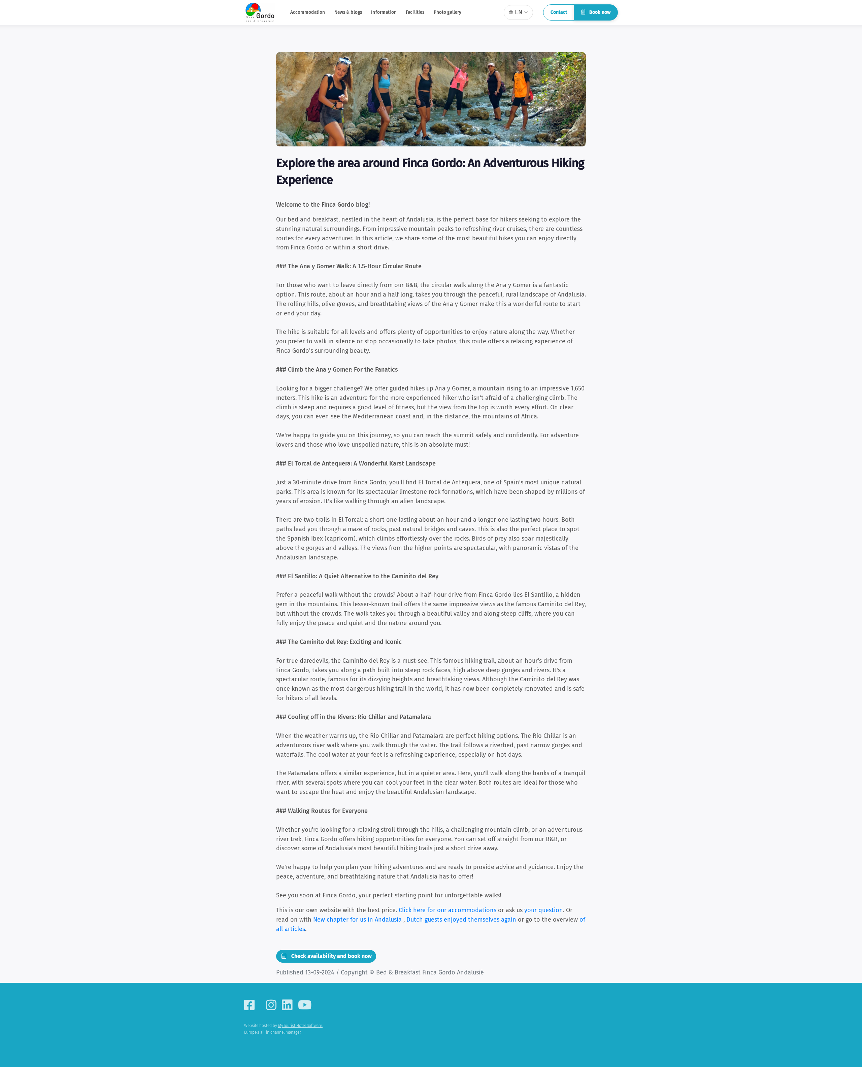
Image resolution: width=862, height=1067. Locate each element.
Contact (559, 12)
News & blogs (348, 12)
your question (543, 910)
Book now (599, 12)
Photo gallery (448, 12)
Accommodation (307, 12)
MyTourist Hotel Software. (300, 1025)
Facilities (415, 12)
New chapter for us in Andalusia (358, 919)
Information (384, 12)
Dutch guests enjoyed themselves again (462, 919)
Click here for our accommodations (447, 910)
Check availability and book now (331, 956)
